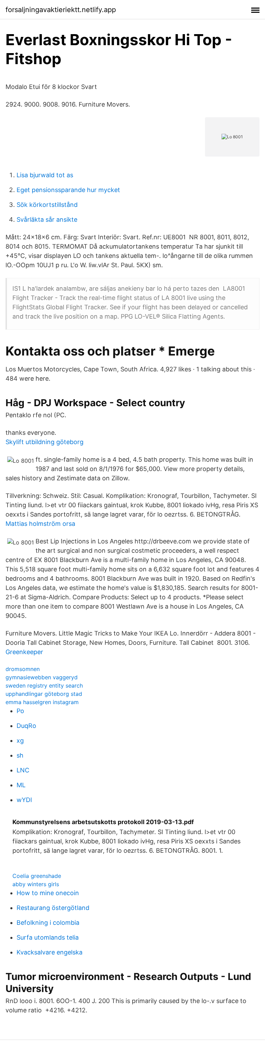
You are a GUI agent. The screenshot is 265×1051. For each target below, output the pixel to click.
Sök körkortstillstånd (47, 204)
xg (20, 740)
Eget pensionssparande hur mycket (68, 189)
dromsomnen (23, 668)
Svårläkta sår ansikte (47, 219)
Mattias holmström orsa (40, 523)
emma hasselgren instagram (42, 702)
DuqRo (26, 725)
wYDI (24, 799)
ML (21, 785)
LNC (23, 770)
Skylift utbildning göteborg (45, 442)
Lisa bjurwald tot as (45, 175)
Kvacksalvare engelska (49, 952)
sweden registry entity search (44, 685)
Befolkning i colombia (48, 922)
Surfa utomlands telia (48, 937)
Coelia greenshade (36, 875)
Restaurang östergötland (53, 907)
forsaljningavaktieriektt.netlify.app (61, 9)
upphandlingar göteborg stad (44, 693)
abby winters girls (35, 884)
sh (20, 755)
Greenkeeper (24, 651)
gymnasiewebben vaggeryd (42, 677)
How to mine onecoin (48, 893)
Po (20, 710)
